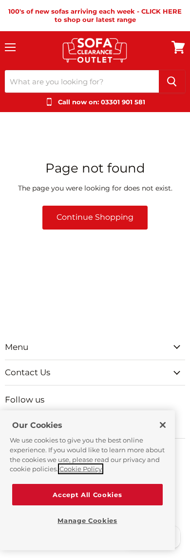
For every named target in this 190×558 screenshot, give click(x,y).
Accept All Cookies (87, 495)
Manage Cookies (87, 520)
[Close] (162, 425)
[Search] (172, 81)
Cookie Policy (80, 469)
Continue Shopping (95, 217)
